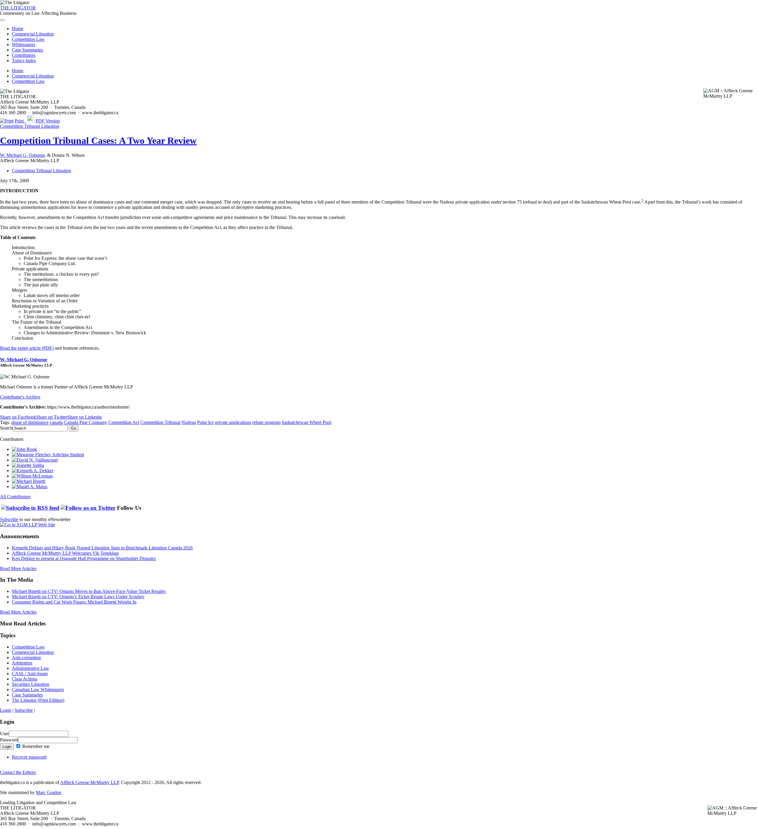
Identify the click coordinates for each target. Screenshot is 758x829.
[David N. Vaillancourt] (35, 459)
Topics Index (24, 60)
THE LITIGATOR (18, 7)
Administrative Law (30, 668)
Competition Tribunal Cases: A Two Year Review (98, 140)
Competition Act (123, 422)
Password (9, 739)
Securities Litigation (30, 684)
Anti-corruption (26, 657)
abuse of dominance (30, 422)
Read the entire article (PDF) (27, 348)
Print (20, 120)
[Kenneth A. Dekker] (32, 470)
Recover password (29, 756)
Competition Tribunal (160, 422)
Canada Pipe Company (85, 422)
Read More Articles (18, 568)
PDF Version (48, 120)
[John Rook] (24, 449)
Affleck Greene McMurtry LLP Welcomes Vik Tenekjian (65, 553)
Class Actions (24, 678)
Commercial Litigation (33, 33)
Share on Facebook (18, 417)
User (4, 733)
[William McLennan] (32, 475)
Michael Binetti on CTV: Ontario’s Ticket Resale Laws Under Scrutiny (78, 596)
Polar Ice (205, 422)
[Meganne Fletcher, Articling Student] (48, 454)
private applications (233, 422)
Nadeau (189, 422)
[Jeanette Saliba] (28, 465)
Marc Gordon (48, 792)
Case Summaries (27, 49)
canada (56, 422)
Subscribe (9, 519)
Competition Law (28, 39)
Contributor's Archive (20, 396)
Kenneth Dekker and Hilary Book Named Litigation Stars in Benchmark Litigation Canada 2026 (102, 547)
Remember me (35, 746)
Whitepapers (23, 44)
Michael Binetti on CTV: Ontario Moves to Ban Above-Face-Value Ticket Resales (89, 591)
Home (17, 28)
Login (5, 710)
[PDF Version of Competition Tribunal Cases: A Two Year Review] (30, 120)
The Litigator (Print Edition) (38, 700)
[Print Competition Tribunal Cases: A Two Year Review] (7, 120)
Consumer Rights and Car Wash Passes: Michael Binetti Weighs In (74, 601)
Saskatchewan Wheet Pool (306, 422)
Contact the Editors (18, 772)
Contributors (23, 55)
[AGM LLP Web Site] (27, 524)
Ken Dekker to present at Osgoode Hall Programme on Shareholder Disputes (84, 558)
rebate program (266, 422)
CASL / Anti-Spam (30, 673)
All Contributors (15, 496)
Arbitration (22, 662)
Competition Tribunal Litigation (29, 126)
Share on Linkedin (84, 417)
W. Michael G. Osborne (22, 155)
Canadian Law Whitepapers (38, 689)
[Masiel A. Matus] (29, 486)
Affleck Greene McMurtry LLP (89, 782)
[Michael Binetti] (28, 481)
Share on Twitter (51, 417)
